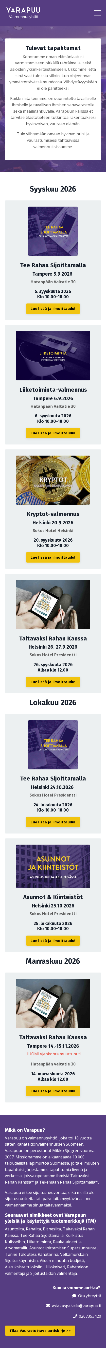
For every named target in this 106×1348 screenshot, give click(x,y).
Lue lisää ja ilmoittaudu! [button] (53, 308)
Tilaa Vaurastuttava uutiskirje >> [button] (40, 1330)
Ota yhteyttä (89, 1295)
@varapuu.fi (90, 1306)
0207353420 (90, 1316)
